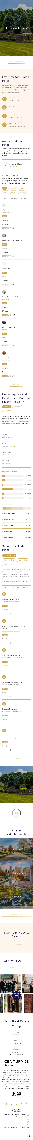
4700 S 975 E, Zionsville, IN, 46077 (11, 631)
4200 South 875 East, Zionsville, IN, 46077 (13, 657)
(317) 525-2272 (16, 1035)
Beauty (14, 192)
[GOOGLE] (21, 1104)
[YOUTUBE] (16, 1104)
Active (6, 192)
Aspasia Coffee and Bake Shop (11, 297)
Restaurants (13, 188)
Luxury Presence (16, 1117)
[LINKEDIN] (11, 1104)
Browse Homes (15, 945)
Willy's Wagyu (6, 210)
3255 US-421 (6, 360)
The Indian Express (7, 327)
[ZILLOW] (26, 1104)
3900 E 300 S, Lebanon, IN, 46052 (10, 684)
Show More (15, 758)
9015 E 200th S (6, 212)
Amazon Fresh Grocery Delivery (11, 240)
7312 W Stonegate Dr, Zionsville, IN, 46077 (13, 711)
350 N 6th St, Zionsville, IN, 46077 (10, 601)
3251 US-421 (6, 329)
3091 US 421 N (6, 299)
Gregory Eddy (6, 268)
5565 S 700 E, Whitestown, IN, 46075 (11, 738)
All (5, 188)
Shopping (23, 188)
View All (15, 914)
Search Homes (15, 61)
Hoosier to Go (6, 358)
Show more (15, 384)
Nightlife (22, 192)
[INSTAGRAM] (6, 1104)
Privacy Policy (25, 1127)
